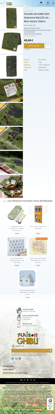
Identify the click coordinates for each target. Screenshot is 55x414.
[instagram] (16, 358)
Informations (8, 366)
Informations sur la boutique (15, 373)
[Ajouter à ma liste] (48, 45)
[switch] (50, 408)
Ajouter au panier (34, 46)
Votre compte (8, 370)
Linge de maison (28, 11)
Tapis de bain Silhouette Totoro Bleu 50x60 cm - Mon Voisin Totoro (17, 260)
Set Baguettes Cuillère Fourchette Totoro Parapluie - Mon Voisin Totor (17, 228)
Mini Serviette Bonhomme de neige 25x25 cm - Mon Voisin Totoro (27, 292)
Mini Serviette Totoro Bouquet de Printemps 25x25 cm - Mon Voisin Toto (38, 260)
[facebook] (12, 358)
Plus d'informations (30, 36)
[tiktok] (20, 358)
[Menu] (53, 399)
